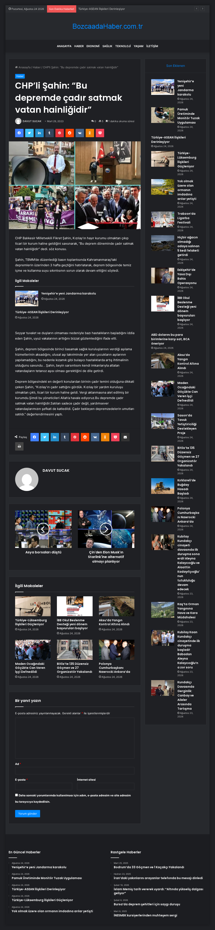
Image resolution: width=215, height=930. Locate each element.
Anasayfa (64, 46)
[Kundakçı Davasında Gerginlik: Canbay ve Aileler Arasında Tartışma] (162, 688)
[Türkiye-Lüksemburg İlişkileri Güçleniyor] (33, 606)
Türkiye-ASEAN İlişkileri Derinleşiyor (101, 8)
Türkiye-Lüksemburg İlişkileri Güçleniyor (31, 622)
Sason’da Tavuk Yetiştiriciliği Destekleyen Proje (187, 424)
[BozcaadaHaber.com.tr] (107, 26)
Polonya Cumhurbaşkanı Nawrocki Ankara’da (114, 668)
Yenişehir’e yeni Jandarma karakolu (68, 293)
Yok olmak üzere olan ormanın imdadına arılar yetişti (186, 190)
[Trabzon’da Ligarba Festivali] (162, 219)
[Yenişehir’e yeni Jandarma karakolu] (26, 298)
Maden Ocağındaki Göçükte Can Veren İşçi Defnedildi (30, 668)
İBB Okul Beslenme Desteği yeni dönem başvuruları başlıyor (72, 624)
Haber (79, 46)
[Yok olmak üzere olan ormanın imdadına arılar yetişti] (162, 187)
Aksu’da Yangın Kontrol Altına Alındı (114, 622)
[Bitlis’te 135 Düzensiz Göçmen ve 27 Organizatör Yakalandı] (75, 650)
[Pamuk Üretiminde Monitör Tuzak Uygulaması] (162, 115)
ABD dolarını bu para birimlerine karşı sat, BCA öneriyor (170, 339)
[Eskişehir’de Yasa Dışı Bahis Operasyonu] (162, 275)
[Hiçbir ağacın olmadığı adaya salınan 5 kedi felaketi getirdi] (162, 243)
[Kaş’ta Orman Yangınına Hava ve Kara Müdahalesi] (162, 610)
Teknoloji (123, 46)
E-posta (21, 779)
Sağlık (107, 46)
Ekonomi (93, 46)
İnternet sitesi (86, 779)
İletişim (152, 46)
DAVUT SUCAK (32, 121)
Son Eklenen (175, 66)
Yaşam (138, 46)
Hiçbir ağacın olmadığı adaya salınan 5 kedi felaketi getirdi (188, 246)
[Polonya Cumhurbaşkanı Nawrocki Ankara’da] (117, 650)
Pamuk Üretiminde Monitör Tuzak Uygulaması (188, 116)
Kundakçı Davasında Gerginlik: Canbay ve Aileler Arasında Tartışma (185, 695)
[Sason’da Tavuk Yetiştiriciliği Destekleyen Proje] (162, 421)
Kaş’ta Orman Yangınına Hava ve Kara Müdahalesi (188, 610)
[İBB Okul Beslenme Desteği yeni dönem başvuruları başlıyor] (75, 606)
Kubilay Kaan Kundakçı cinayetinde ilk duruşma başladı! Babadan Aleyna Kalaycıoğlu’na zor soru (188, 649)
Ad (18, 764)
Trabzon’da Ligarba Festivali (186, 218)
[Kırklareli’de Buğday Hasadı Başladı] (162, 486)
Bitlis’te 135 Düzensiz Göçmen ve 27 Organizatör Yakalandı (74, 668)
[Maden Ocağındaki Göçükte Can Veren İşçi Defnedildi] (33, 650)
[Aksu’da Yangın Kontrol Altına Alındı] (117, 606)
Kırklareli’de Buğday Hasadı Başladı (186, 487)
